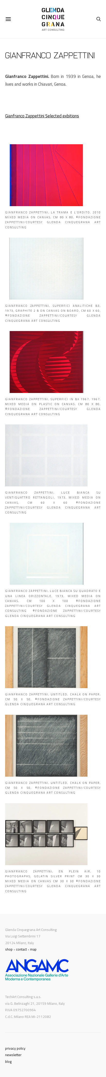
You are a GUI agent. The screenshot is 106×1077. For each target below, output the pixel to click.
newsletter (13, 1054)
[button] (53, 187)
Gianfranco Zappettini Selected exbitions (42, 115)
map (33, 949)
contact (21, 949)
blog (8, 1061)
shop (9, 949)
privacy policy (15, 1048)
